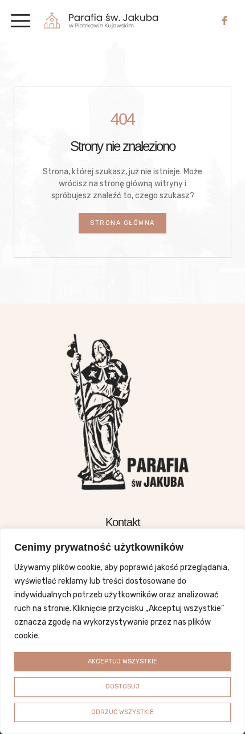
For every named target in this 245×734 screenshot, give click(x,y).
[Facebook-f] (224, 20)
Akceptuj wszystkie (122, 661)
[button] (20, 20)
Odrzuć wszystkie (122, 712)
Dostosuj (122, 686)
